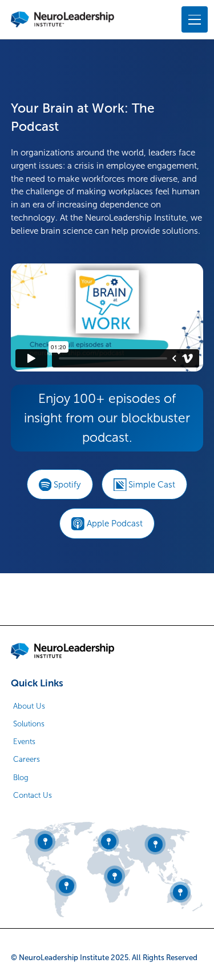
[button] (192, 19)
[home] (63, 19)
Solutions (29, 724)
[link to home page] (63, 651)
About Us (29, 706)
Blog (21, 777)
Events (24, 741)
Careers (26, 759)
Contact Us (32, 795)
